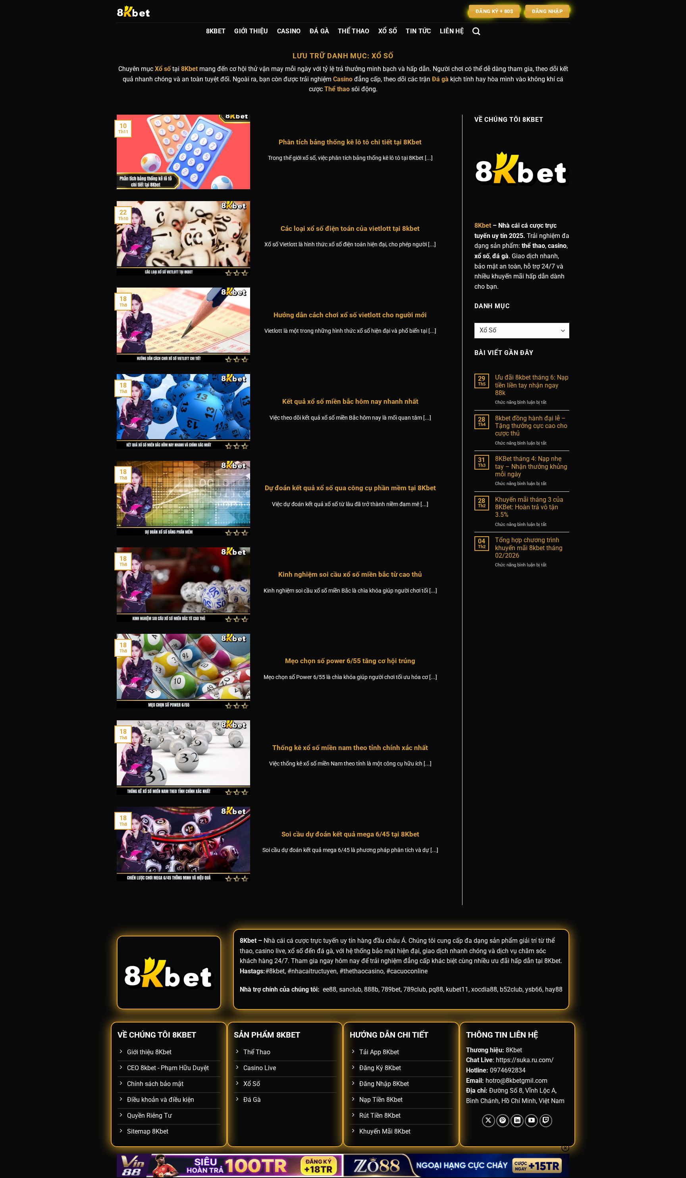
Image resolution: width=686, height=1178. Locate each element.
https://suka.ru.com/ (525, 1060)
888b (371, 989)
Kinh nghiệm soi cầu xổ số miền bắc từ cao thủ (350, 574)
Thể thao (337, 89)
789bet (391, 989)
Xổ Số (387, 31)
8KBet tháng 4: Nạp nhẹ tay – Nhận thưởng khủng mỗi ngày (531, 466)
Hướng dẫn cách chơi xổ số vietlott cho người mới (350, 315)
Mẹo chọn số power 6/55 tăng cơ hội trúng (350, 661)
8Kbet (216, 31)
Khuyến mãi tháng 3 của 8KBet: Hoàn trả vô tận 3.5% (529, 507)
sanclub (350, 989)
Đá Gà (320, 31)
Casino (289, 31)
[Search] (476, 31)
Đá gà (440, 79)
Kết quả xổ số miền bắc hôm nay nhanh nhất (350, 401)
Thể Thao (354, 31)
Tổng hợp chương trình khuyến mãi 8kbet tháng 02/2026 (529, 547)
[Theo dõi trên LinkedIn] (517, 1120)
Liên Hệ (452, 31)
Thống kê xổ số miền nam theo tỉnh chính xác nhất (350, 748)
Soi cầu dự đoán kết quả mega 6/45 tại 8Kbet (350, 834)
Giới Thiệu (251, 31)
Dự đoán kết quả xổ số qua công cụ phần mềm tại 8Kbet (350, 488)
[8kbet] (156, 11)
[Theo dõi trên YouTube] (531, 1120)
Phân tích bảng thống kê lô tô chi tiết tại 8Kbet (350, 142)
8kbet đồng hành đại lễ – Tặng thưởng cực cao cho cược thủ (531, 425)
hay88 (554, 989)
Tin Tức (418, 31)
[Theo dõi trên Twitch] (546, 1120)
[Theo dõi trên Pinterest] (502, 1120)
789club (414, 989)
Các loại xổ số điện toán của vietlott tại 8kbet (350, 228)
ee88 (329, 989)
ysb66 (533, 989)
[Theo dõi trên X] (488, 1120)
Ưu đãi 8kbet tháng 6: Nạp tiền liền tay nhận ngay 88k (531, 385)
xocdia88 (484, 989)
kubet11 (457, 989)
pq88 (436, 989)
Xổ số (163, 69)
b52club (511, 989)
